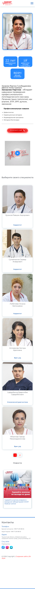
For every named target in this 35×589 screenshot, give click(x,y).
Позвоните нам (16, 130)
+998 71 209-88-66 (11, 531)
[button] (5, 489)
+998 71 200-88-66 (13, 529)
